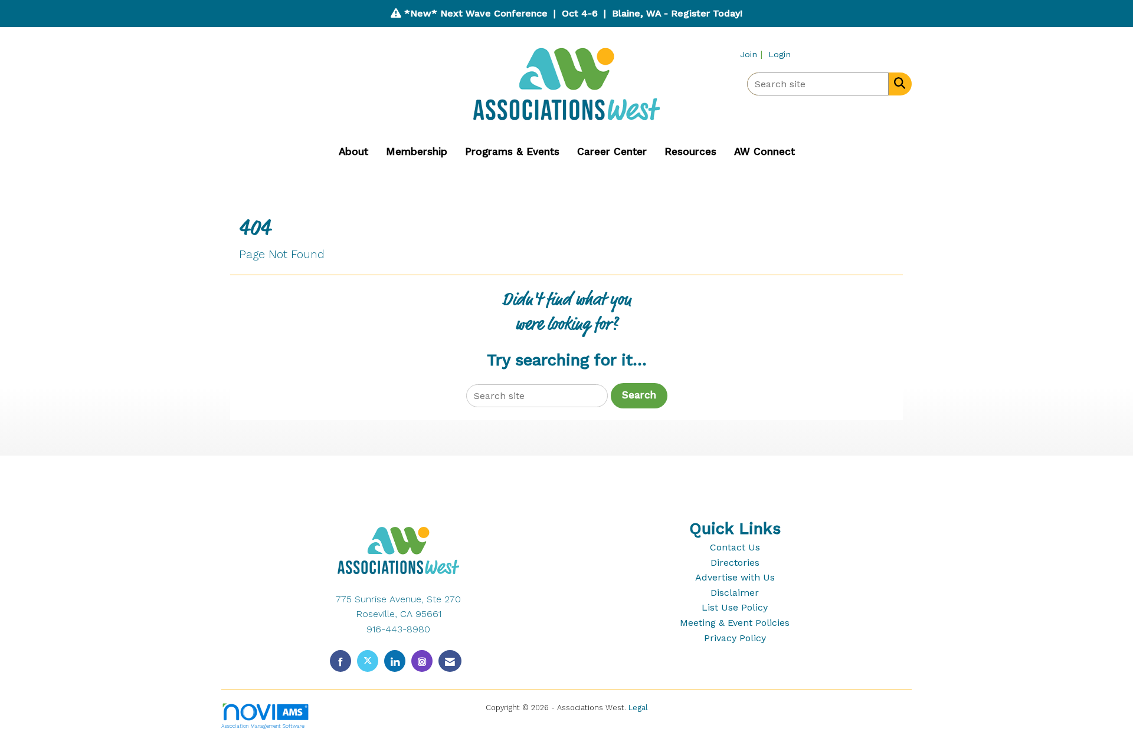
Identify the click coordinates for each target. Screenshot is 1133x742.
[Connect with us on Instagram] (422, 661)
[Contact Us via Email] (449, 661)
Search (639, 395)
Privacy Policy (735, 638)
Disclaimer (734, 592)
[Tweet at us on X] (367, 661)
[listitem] (752, 54)
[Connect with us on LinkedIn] (394, 661)
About (353, 151)
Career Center (612, 151)
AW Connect (764, 151)
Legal (638, 707)
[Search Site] (897, 83)
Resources (690, 151)
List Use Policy (735, 607)
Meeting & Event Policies (735, 622)
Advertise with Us (735, 577)
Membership (416, 151)
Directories (734, 562)
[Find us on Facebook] (340, 661)
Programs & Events (512, 151)
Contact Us (735, 547)
